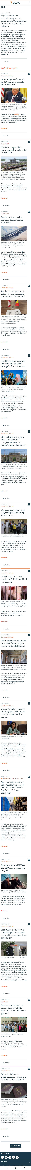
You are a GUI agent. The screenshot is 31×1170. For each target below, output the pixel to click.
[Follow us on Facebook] (2, 1157)
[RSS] (13, 1157)
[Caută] (24, 1168)
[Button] (6, 62)
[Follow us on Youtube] (6, 1157)
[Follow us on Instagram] (9, 1157)
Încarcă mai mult (15, 1145)
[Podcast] (15, 1168)
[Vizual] (6, 1168)
